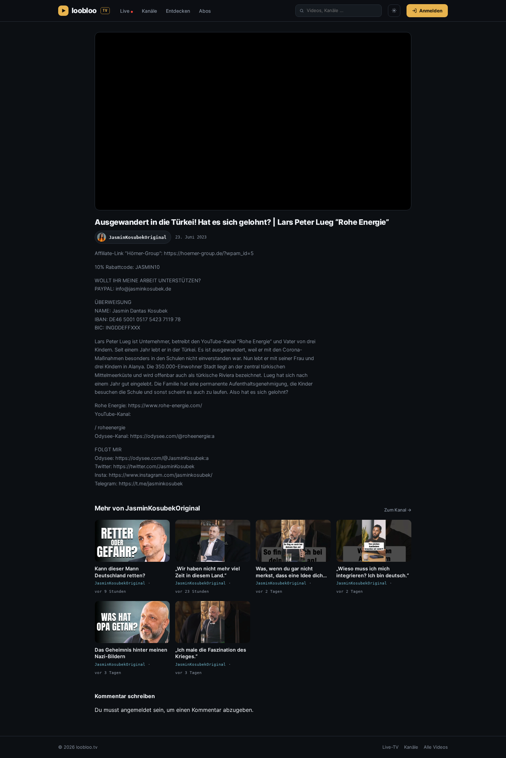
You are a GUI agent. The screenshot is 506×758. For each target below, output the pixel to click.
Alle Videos (436, 747)
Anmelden (430, 10)
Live (126, 11)
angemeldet (136, 709)
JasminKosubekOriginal (138, 237)
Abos (205, 11)
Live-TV (390, 747)
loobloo (90, 10)
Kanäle (149, 11)
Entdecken (178, 11)
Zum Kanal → (397, 510)
